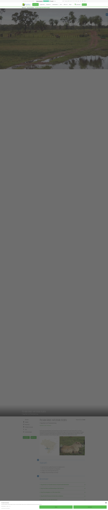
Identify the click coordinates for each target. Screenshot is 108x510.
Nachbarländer (55, 4)
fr (71, 1)
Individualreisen (35, 4)
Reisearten (48, 4)
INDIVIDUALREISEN (30, 7)
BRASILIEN (24, 7)
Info (60, 4)
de (68, 1)
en (70, 1)
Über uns (65, 4)
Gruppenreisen (42, 4)
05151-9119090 (31, 1)
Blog (70, 4)
